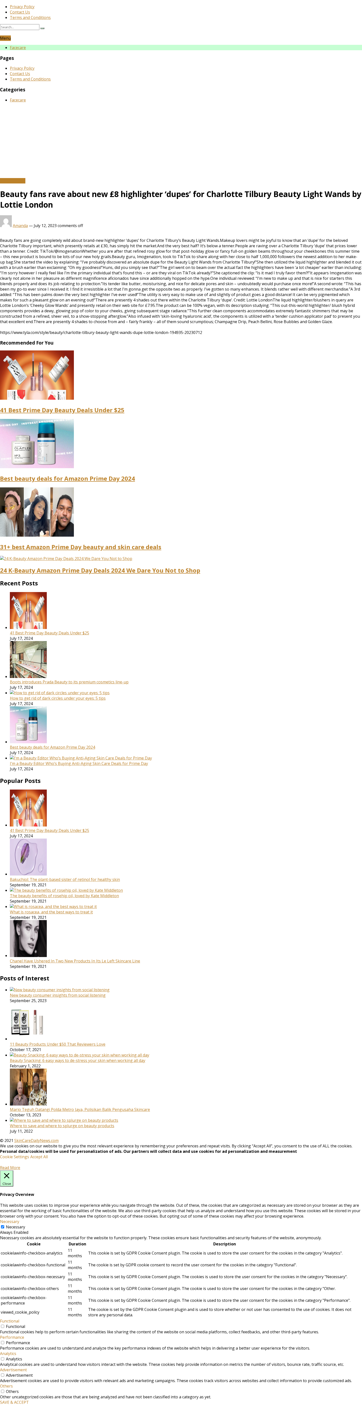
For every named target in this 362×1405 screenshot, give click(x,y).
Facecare (18, 47)
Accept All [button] (39, 1156)
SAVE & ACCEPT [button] (14, 1402)
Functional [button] (9, 1321)
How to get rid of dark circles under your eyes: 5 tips (58, 698)
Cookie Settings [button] (14, 1156)
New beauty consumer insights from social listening (58, 995)
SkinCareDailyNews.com (36, 1140)
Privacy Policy (22, 6)
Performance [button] (12, 1337)
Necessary (15, 1227)
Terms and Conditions (30, 17)
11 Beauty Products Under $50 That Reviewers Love (57, 1044)
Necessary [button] (9, 1221)
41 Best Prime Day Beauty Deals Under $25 (62, 410)
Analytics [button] (8, 1353)
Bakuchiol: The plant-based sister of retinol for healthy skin (65, 879)
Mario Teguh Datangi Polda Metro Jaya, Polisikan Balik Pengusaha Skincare (80, 1109)
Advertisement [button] (13, 1369)
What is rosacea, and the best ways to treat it (51, 912)
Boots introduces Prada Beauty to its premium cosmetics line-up (69, 682)
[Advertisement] (181, 141)
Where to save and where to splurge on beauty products (62, 1125)
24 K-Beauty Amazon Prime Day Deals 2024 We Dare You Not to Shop (100, 570)
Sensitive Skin (12, 180)
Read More (10, 1167)
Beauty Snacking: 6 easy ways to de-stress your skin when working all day (77, 1060)
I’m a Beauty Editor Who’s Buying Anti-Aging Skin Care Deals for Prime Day (79, 763)
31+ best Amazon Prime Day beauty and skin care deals (80, 547)
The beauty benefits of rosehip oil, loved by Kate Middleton (64, 895)
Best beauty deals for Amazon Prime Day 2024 (67, 478)
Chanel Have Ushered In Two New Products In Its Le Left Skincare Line (75, 961)
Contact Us (20, 12)
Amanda (20, 225)
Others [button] (6, 1386)
